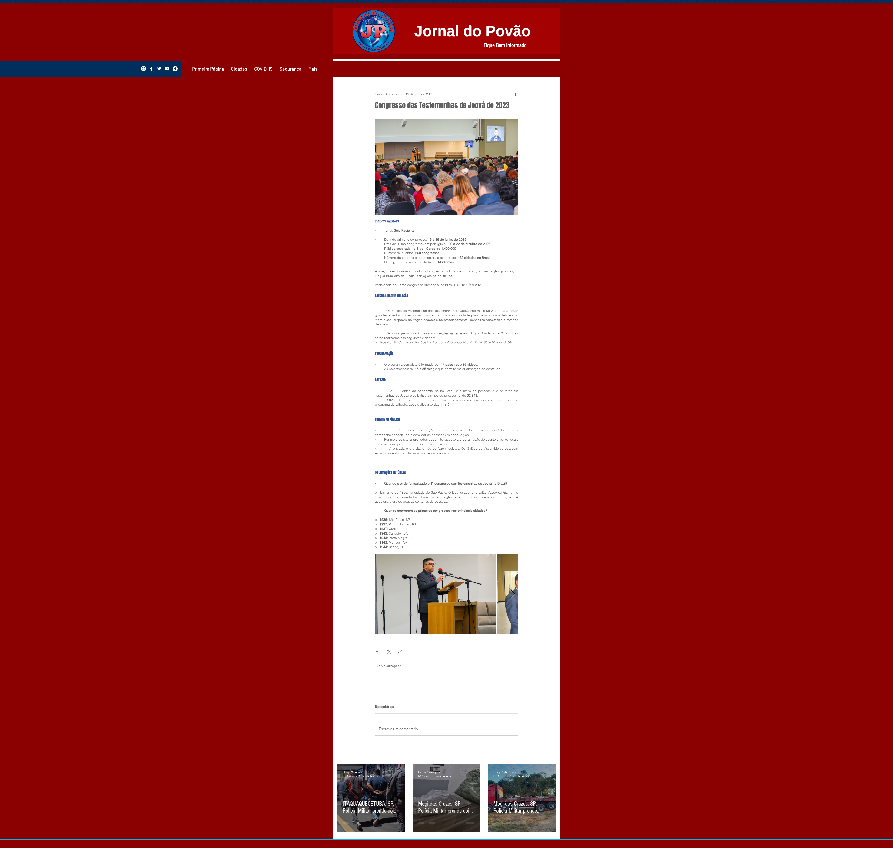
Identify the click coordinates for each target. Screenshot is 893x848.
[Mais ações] (515, 94)
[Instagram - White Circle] (143, 68)
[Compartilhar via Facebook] (377, 651)
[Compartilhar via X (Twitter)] (388, 651)
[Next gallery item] (512, 594)
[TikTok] (175, 68)
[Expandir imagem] (435, 594)
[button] (239, 68)
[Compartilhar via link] (400, 651)
